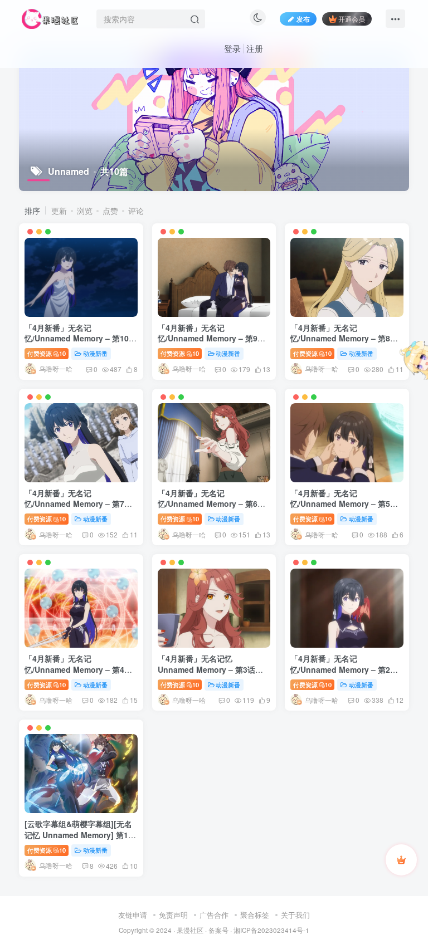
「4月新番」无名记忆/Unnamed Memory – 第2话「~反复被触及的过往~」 (344, 669)
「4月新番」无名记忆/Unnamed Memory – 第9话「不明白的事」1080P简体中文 (212, 338)
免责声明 (173, 914)
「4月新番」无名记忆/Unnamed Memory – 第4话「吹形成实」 (78, 669)
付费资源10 (46, 353)
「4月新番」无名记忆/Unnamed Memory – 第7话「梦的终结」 (78, 503)
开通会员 (351, 18)
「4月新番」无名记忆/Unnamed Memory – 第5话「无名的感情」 (344, 503)
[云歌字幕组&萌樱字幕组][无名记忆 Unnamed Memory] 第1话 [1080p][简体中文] (80, 834)
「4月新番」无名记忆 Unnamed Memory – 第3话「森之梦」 (206, 669)
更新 (59, 210)
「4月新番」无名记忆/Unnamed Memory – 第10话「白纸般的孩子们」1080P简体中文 (81, 344)
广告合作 (214, 914)
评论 (136, 210)
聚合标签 (254, 914)
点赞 (110, 210)
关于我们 (295, 914)
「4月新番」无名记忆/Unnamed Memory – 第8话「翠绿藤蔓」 (344, 338)
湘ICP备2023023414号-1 (271, 930)
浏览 (85, 210)
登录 (232, 48)
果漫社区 (190, 930)
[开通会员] (401, 859)
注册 (254, 48)
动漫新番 (95, 353)
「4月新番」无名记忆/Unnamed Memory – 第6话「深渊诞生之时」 (211, 503)
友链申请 (132, 914)
